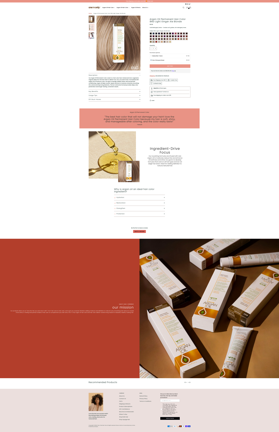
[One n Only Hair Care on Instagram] (187, 4)
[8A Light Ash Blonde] (184, 39)
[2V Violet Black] (159, 33)
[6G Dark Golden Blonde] (151, 39)
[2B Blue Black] (153, 33)
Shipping (152, 76)
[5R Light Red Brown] (178, 36)
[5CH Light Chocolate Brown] (164, 36)
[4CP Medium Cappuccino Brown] (184, 33)
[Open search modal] (183, 7)
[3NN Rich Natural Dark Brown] (170, 33)
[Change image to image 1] (91, 19)
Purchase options (155, 52)
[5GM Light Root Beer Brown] (170, 36)
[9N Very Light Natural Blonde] (164, 42)
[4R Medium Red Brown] (153, 36)
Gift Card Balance (124, 409)
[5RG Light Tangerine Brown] (181, 36)
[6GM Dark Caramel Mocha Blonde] (153, 39)
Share (153, 100)
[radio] (151, 56)
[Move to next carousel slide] (189, 382)
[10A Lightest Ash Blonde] (167, 42)
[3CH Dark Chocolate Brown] (162, 33)
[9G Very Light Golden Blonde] (162, 42)
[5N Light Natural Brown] (173, 36)
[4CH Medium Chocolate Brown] (178, 33)
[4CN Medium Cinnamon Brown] (181, 33)
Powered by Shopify (93, 426)
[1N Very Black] (151, 33)
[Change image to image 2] (91, 27)
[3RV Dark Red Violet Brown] (173, 33)
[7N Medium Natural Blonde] (173, 39)
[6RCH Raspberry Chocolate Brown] (159, 39)
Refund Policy (143, 396)
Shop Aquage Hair (124, 419)
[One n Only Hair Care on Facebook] (186, 4)
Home (90, 13)
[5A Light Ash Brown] (159, 36)
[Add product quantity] (155, 48)
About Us (122, 396)
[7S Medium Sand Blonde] (181, 39)
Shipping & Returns (124, 404)
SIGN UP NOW (170, 418)
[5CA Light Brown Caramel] (162, 36)
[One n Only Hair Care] (94, 7)
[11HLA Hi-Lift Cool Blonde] (170, 42)
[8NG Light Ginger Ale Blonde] (153, 42)
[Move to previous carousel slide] (186, 382)
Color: (160, 31)
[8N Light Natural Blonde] (151, 42)
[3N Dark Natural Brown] (167, 33)
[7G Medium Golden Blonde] (167, 39)
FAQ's (120, 401)
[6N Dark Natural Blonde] (156, 39)
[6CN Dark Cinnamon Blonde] (187, 36)
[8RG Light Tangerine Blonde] (156, 42)
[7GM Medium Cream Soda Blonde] (170, 39)
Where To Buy (123, 414)
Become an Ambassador (126, 412)
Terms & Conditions (145, 401)
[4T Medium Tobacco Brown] (156, 36)
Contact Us (122, 398)
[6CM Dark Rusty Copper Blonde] (184, 36)
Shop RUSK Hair (123, 417)
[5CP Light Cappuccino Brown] (167, 36)
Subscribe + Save (157, 56)
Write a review (139, 231)
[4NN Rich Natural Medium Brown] (151, 36)
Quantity (152, 45)
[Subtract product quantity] (151, 48)
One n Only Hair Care (102, 425)
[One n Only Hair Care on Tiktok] (189, 4)
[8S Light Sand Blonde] (159, 42)
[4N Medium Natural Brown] (187, 33)
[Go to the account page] (186, 7)
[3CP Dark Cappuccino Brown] (164, 33)
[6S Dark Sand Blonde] (162, 39)
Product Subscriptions (125, 406)
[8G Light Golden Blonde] (187, 39)
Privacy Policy (143, 398)
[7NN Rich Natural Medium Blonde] (176, 39)
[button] (170, 60)
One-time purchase (158, 60)
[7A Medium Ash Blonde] (164, 39)
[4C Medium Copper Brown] (176, 33)
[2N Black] (156, 33)
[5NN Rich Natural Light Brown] (176, 36)
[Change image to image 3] (91, 35)
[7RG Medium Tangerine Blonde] (178, 39)
